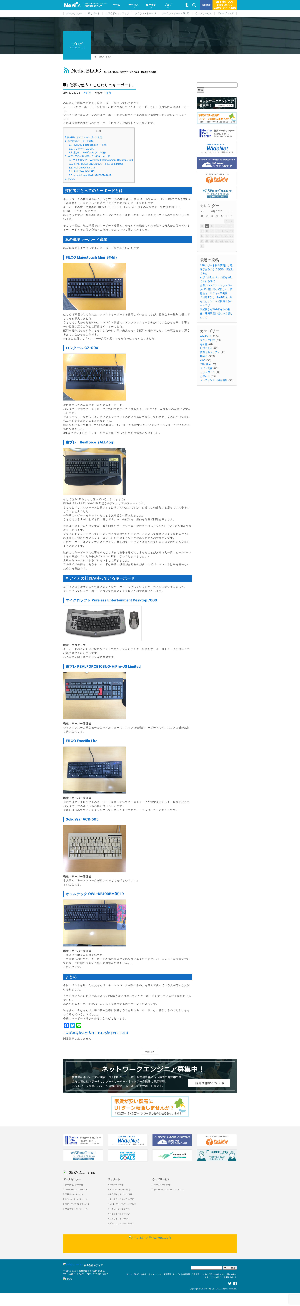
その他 (87, 92)
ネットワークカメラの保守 (122, 1199)
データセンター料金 (74, 1184)
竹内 (108, 92)
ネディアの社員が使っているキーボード (87, 156)
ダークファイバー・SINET (176, 13)
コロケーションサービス (76, 1189)
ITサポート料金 (116, 1184)
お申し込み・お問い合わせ (225, 1274)
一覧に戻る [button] (150, 1051)
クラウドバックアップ (117, 13)
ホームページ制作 (162, 1184)
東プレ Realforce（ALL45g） (88, 152)
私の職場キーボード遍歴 (79, 141)
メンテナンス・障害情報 (214, 380)
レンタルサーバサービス (76, 1199)
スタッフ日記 (207, 340)
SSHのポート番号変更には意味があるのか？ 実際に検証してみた (216, 269)
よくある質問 (206, 1274)
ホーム (116, 4)
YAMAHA (205, 364)
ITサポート (94, 13)
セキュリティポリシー (214, 1277)
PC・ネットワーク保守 (120, 1189)
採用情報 (206, 5)
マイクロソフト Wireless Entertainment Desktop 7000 (101, 159)
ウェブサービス (203, 13)
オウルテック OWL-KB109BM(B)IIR (90, 175)
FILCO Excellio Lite (82, 167)
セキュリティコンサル (120, 1209)
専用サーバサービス (74, 1194)
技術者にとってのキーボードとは (83, 137)
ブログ (168, 4)
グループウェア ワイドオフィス (168, 1189)
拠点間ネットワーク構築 (121, 1194)
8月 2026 (216, 211)
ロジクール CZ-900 (81, 148)
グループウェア (226, 13)
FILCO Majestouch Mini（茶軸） (88, 144)
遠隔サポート (231, 1277)
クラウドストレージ (145, 13)
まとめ (70, 179)
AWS (202, 360)
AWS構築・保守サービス (76, 1209)
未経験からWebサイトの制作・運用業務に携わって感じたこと (216, 313)
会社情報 (186, 1274)
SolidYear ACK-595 (82, 171)
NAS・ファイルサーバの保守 (123, 1204)
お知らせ (205, 376)
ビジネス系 (206, 348)
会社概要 (151, 4)
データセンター (74, 13)
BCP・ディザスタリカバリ (77, 1204)
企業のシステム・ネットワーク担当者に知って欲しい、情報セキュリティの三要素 (216, 289)
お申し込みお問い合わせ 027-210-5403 (226, 5)
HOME (100, 57)
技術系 (204, 356)
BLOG (136, 1274)
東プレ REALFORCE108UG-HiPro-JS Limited (96, 163)
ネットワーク (207, 372)
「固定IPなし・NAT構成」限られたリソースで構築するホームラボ (216, 301)
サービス (134, 4)
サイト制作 (206, 368)
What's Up (206, 336)
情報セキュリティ (210, 352)
